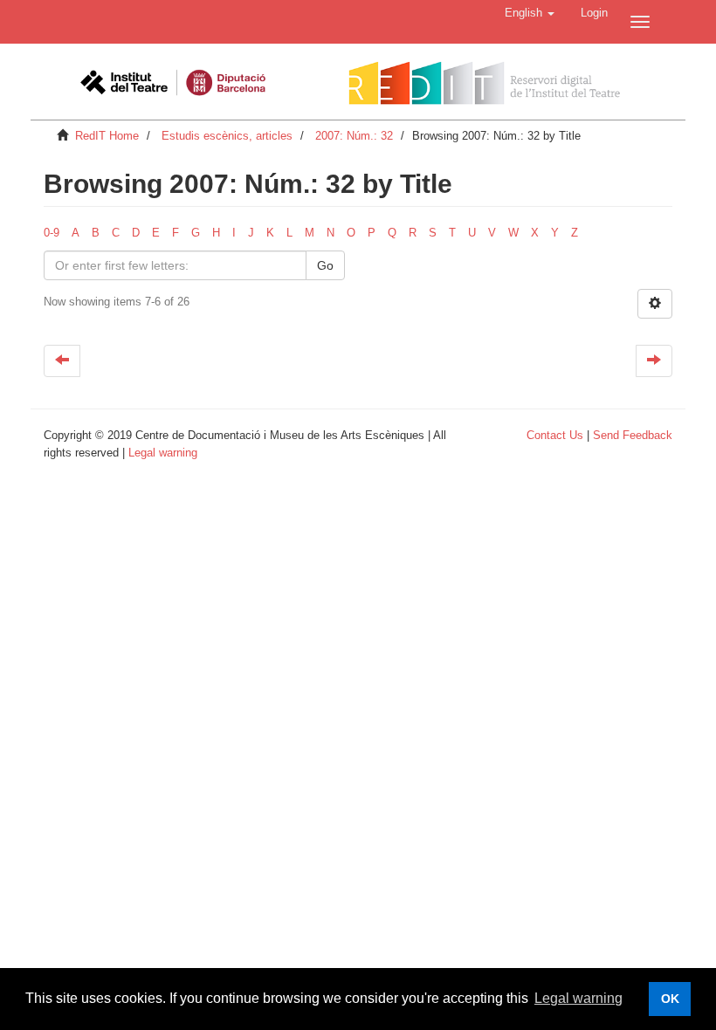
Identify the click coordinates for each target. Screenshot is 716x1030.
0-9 (51, 232)
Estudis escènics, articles (227, 135)
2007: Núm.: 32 (354, 135)
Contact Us (555, 435)
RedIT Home (107, 135)
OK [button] (670, 999)
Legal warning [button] (578, 998)
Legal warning (162, 452)
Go (325, 265)
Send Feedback (632, 435)
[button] (530, 13)
